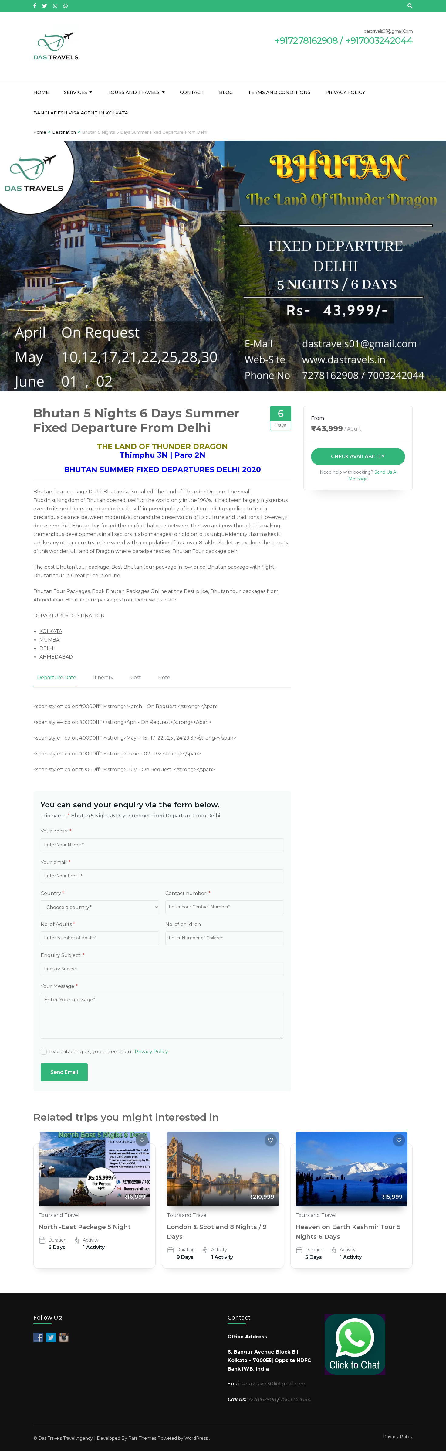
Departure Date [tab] (56, 677)
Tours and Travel (59, 1215)
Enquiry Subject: (63, 955)
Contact (192, 92)
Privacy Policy (345, 92)
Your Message (59, 986)
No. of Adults (58, 924)
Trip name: (55, 816)
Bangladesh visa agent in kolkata (80, 113)
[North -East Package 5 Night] (94, 1169)
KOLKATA (50, 631)
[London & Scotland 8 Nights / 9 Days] (223, 1169)
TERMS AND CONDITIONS (279, 92)
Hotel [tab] (165, 677)
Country (52, 893)
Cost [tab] (135, 677)
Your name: (56, 831)
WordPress (196, 1438)
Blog (226, 92)
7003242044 (295, 1399)
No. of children (183, 924)
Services (75, 92)
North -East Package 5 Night (85, 1227)
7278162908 (262, 1399)
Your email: (56, 862)
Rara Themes (142, 1438)
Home (41, 92)
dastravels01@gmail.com (275, 1384)
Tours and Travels (133, 92)
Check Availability (358, 456)
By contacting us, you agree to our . (109, 1051)
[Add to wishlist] (142, 1140)
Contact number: (188, 893)
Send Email (64, 1072)
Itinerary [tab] (103, 677)
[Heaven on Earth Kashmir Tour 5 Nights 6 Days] (351, 1169)
